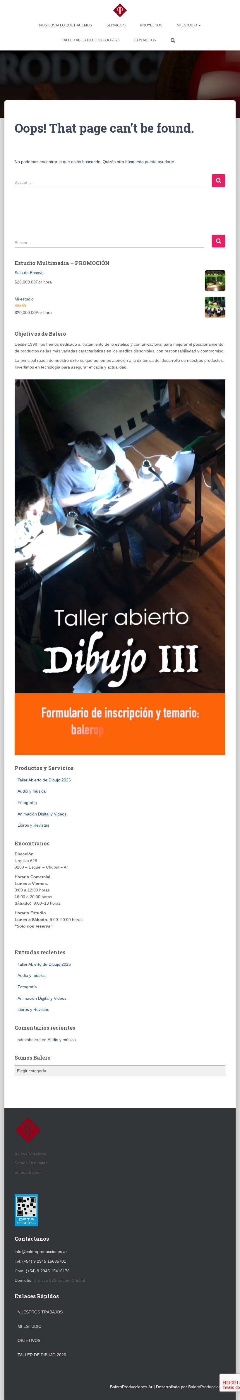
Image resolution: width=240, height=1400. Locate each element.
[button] (199, 25)
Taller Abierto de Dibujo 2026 (91, 40)
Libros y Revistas (33, 825)
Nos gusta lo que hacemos (65, 25)
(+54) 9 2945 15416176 (48, 1271)
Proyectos (151, 25)
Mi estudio (187, 25)
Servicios (116, 25)
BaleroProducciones (206, 1386)
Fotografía (27, 802)
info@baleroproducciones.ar (41, 1251)
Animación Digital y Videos (42, 814)
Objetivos (29, 1340)
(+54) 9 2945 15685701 (44, 1261)
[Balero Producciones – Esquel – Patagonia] (120, 10)
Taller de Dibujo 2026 (42, 1354)
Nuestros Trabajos (40, 1312)
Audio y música (32, 791)
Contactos (145, 40)
